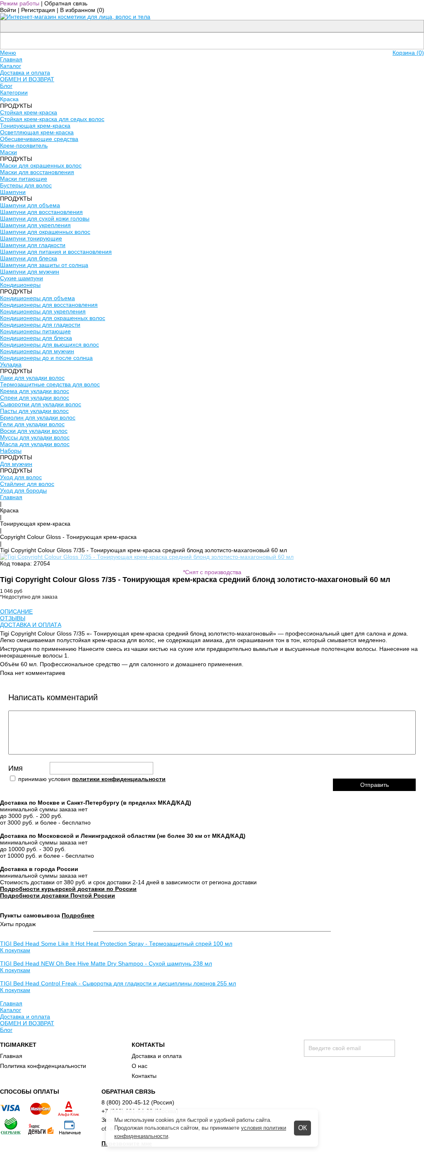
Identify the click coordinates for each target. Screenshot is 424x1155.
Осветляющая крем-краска (37, 132)
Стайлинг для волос (27, 483)
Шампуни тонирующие (31, 238)
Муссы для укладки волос (35, 437)
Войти (8, 10)
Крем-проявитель (24, 145)
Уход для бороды (23, 490)
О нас (139, 1066)
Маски (8, 152)
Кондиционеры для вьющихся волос (49, 344)
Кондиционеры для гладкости (40, 324)
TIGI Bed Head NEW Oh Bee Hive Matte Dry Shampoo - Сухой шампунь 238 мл (106, 963)
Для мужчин (16, 464)
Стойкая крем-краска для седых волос (52, 119)
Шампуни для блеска (28, 258)
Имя (15, 768)
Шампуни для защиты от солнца (44, 265)
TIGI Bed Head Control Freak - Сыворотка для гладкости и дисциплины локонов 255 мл (118, 983)
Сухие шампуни (21, 278)
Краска (9, 510)
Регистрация (38, 10)
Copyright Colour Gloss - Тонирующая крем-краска (68, 537)
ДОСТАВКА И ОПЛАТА (30, 624)
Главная (11, 59)
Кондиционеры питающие (35, 331)
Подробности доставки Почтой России (57, 895)
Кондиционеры (20, 284)
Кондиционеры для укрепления (43, 311)
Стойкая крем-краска (28, 112)
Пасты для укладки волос (34, 411)
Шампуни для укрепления (35, 225)
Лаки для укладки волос (32, 377)
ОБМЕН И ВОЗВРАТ (27, 79)
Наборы (11, 450)
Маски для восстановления (37, 172)
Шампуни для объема (30, 205)
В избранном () (82, 10)
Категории (14, 92)
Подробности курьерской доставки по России (68, 889)
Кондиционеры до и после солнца (46, 357)
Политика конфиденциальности (43, 1066)
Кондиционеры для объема (37, 298)
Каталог (10, 66)
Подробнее (78, 915)
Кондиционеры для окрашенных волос (52, 318)
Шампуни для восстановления (41, 212)
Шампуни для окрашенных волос (45, 231)
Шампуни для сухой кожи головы (44, 218)
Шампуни (13, 192)
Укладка (11, 364)
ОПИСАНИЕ (16, 611)
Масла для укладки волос (35, 444)
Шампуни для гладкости (32, 245)
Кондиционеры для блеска (36, 338)
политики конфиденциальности (119, 779)
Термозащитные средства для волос (50, 384)
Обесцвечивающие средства (39, 139)
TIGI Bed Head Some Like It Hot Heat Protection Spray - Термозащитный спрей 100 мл (116, 943)
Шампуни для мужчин (29, 271)
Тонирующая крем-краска (35, 125)
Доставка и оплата (25, 72)
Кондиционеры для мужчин (37, 351)
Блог (6, 85)
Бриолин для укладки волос (37, 417)
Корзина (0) (408, 52)
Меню (8, 52)
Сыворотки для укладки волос (40, 404)
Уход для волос (21, 477)
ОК (302, 1127)
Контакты (144, 1075)
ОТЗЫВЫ (12, 618)
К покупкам (15, 950)
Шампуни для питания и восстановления (56, 251)
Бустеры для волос (26, 185)
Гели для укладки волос (32, 424)
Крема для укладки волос (34, 391)
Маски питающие (23, 178)
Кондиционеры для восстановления (49, 304)
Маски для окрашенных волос (41, 165)
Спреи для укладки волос (34, 397)
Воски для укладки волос (33, 430)
